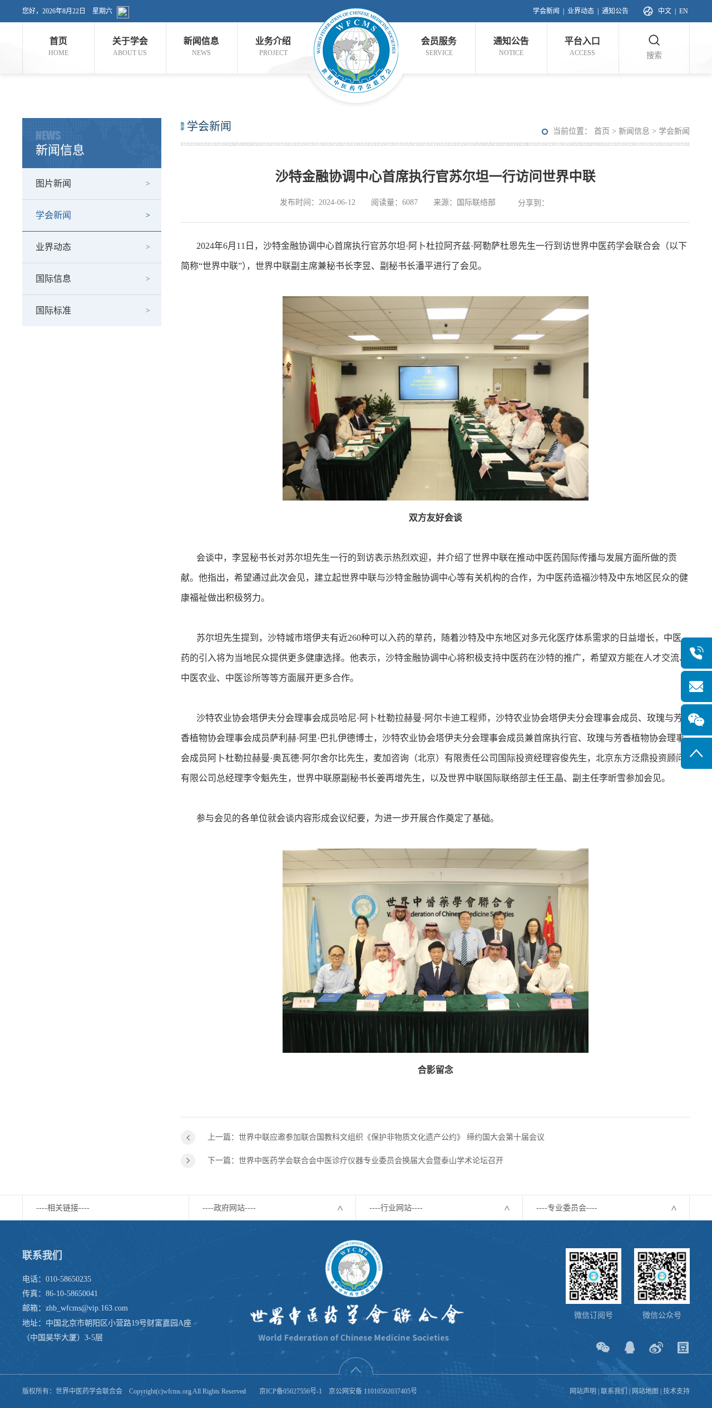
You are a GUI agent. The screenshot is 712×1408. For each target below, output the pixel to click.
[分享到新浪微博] (656, 1348)
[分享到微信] (603, 1348)
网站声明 (583, 1391)
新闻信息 (634, 131)
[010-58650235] (696, 653)
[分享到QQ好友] (629, 1348)
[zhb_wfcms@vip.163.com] (696, 686)
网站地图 (645, 1391)
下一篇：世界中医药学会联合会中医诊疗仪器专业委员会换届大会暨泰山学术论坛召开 (355, 1160)
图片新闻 (53, 183)
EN (683, 11)
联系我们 (614, 1391)
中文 (664, 11)
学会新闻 (546, 11)
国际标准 (53, 310)
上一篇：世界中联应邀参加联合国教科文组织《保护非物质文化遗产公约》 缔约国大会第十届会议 (376, 1137)
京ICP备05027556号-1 (290, 1391)
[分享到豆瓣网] (683, 1348)
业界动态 (580, 11)
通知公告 (615, 11)
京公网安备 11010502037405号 (373, 1391)
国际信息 (53, 278)
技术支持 (676, 1391)
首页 (602, 131)
